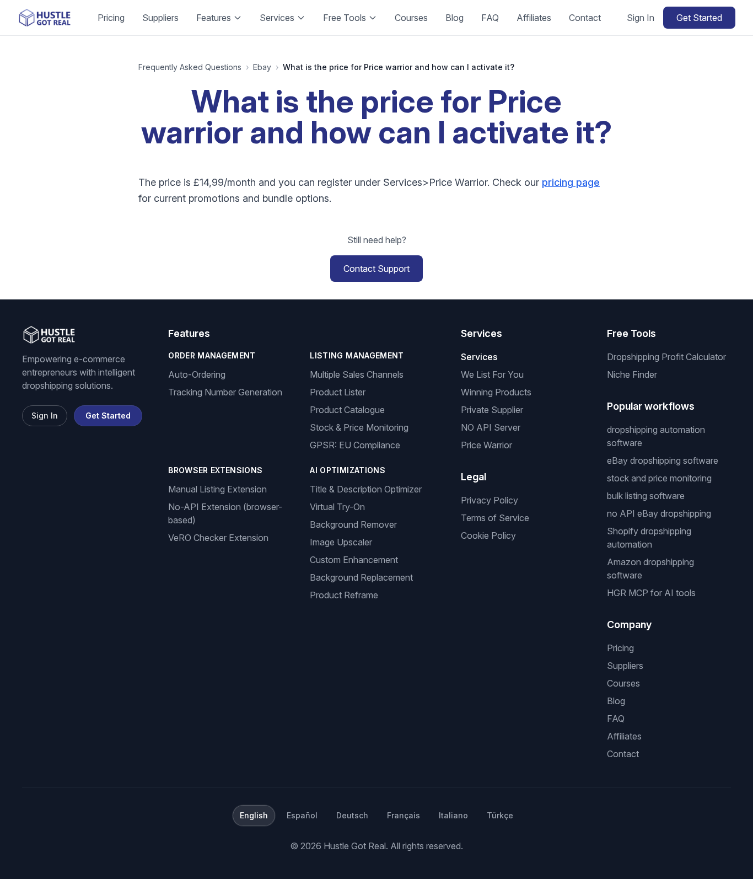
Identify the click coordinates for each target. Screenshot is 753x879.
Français (403, 815)
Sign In (640, 17)
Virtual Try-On (337, 506)
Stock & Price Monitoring (359, 427)
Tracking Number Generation (225, 392)
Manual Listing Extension (217, 489)
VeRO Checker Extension (218, 537)
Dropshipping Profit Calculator (666, 356)
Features (213, 17)
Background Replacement (361, 577)
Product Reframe (344, 595)
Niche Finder (632, 374)
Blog (454, 17)
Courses (411, 17)
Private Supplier (492, 409)
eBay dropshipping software (662, 460)
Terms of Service (495, 517)
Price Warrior (486, 445)
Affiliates (534, 17)
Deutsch (352, 815)
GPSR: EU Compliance (355, 445)
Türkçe (500, 815)
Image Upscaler (341, 542)
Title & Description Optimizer (366, 489)
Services (277, 17)
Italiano (453, 815)
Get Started (699, 17)
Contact (585, 17)
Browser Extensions (215, 470)
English (254, 815)
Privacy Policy (489, 500)
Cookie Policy (488, 535)
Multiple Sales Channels (357, 374)
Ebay (262, 67)
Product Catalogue (347, 409)
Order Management (212, 355)
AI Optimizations (347, 470)
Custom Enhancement (354, 559)
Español (302, 815)
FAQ (490, 17)
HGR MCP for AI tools (651, 592)
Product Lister (337, 392)
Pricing (111, 17)
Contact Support (376, 268)
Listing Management (357, 355)
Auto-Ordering (196, 374)
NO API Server (490, 427)
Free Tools (344, 17)
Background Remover (353, 524)
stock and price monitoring (659, 478)
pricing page (571, 182)
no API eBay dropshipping (659, 513)
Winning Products (496, 392)
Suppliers (160, 17)
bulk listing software (646, 495)
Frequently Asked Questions (189, 67)
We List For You (492, 374)
